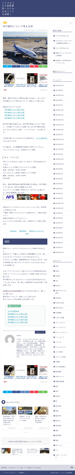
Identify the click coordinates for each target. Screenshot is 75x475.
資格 (56, 440)
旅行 (56, 386)
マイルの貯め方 (41, 138)
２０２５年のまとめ (62, 36)
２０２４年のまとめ (62, 48)
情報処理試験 (59, 381)
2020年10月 (59, 164)
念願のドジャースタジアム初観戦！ (63, 54)
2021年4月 (59, 154)
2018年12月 (59, 252)
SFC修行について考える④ (14, 118)
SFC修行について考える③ (14, 115)
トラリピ (58, 342)
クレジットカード (61, 332)
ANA (5, 22)
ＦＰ (56, 450)
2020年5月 (59, 183)
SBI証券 (58, 298)
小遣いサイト (59, 376)
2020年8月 (59, 169)
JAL (56, 281)
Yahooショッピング (36, 231)
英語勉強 (58, 435)
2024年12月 (59, 95)
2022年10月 (59, 129)
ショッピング (59, 337)
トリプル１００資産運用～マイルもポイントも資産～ (8, 8)
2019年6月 (59, 228)
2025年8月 (59, 90)
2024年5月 (59, 100)
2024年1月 (59, 105)
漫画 (56, 411)
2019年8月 (59, 218)
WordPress (59, 308)
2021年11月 (59, 144)
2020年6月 (59, 179)
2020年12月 (59, 159)
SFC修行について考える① (14, 110)
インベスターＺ (60, 327)
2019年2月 (59, 242)
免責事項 (21, 472)
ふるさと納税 (59, 317)
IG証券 (57, 276)
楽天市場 (22, 231)
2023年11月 (59, 115)
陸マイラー (59, 445)
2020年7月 (59, 174)
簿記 (56, 430)
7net (27, 233)
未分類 (57, 396)
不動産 (57, 362)
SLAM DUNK (59, 303)
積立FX (57, 421)
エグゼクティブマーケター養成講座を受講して (63, 42)
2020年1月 (59, 198)
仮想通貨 (58, 371)
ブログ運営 (59, 352)
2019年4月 (59, 233)
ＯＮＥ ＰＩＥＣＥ (61, 456)
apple (57, 271)
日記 (56, 391)
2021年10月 (59, 149)
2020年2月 (59, 193)
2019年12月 (59, 203)
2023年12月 (59, 110)
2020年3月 (59, 188)
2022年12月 (59, 125)
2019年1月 (59, 247)
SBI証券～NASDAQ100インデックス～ (63, 62)
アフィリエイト (60, 322)
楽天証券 (58, 406)
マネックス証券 (60, 357)
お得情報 (58, 312)
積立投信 (58, 425)
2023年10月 (59, 120)
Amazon (13, 231)
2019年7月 (59, 223)
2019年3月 (59, 237)
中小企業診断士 (60, 366)
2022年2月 (59, 134)
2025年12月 (59, 85)
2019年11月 (59, 208)
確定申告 (58, 416)
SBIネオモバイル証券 (61, 292)
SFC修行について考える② (14, 112)
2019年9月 (59, 213)
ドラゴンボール (60, 347)
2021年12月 (59, 139)
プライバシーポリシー (10, 472)
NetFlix (57, 285)
